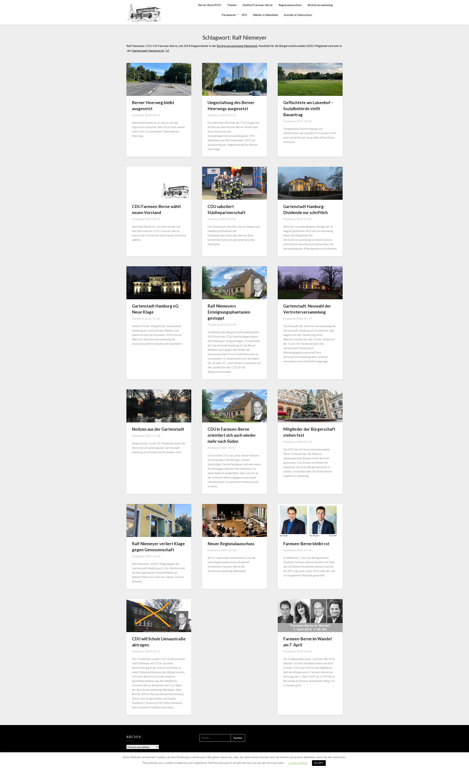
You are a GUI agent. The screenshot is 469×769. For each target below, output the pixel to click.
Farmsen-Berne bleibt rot (306, 543)
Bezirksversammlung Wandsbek (237, 45)
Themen (232, 5)
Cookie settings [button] (297, 762)
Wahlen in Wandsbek (265, 14)
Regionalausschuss (290, 5)
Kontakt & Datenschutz (298, 14)
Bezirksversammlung (320, 5)
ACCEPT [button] (319, 762)
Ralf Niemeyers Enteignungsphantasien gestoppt (229, 312)
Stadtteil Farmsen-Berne (258, 5)
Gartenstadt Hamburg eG (148, 50)
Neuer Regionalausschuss (231, 543)
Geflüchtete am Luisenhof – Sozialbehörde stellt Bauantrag (308, 108)
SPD (244, 14)
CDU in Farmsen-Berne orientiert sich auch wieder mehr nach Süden (232, 435)
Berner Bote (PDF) (209, 5)
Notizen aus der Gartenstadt (158, 429)
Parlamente (229, 14)
